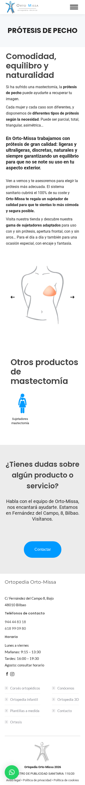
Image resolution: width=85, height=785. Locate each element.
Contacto (64, 711)
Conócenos (65, 688)
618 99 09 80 (15, 628)
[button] (12, 772)
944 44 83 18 (15, 622)
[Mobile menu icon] (74, 7)
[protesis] (42, 293)
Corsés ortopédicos (25, 688)
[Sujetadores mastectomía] (22, 403)
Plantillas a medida (24, 711)
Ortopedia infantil (24, 699)
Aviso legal (13, 780)
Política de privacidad (37, 780)
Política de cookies (66, 780)
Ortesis (16, 722)
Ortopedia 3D (68, 699)
